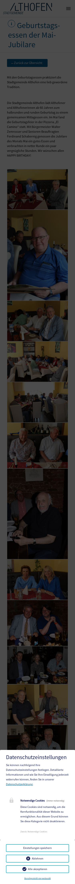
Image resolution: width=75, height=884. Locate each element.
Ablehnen (37, 858)
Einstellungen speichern (37, 848)
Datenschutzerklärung (19, 784)
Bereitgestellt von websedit (37, 878)
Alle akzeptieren (37, 869)
